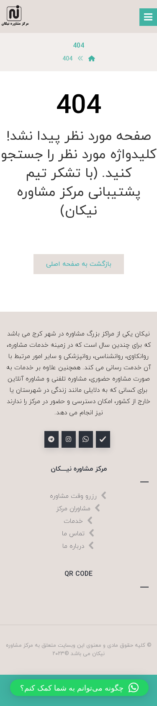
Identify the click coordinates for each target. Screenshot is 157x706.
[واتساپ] (86, 439)
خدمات (73, 521)
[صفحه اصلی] (91, 59)
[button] (79, 687)
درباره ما (73, 546)
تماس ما (73, 534)
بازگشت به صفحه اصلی (78, 264)
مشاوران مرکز (73, 508)
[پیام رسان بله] (103, 439)
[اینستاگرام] (69, 439)
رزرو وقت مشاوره (73, 496)
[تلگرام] (51, 439)
